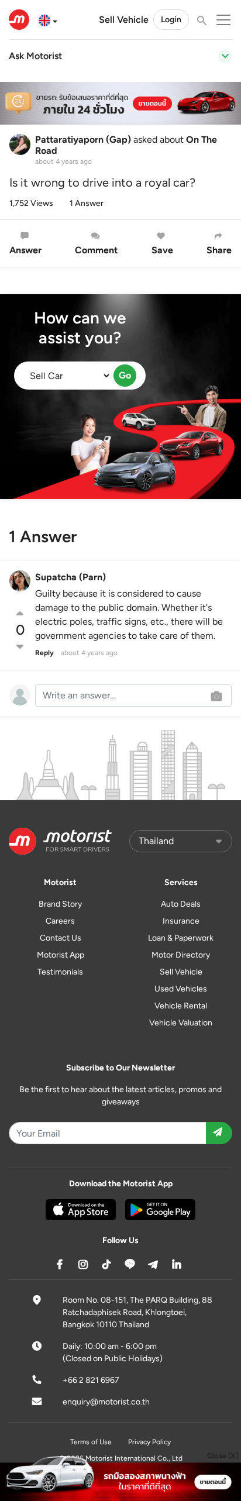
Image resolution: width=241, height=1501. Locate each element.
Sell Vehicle (124, 19)
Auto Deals (181, 904)
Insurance (181, 921)
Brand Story (60, 904)
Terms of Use (91, 1442)
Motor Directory (181, 955)
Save (162, 250)
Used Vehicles (180, 989)
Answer (25, 250)
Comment (96, 250)
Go (125, 375)
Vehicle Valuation (180, 1023)
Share (219, 250)
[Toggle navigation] (225, 56)
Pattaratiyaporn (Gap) (83, 139)
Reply (44, 653)
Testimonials (60, 972)
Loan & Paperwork (181, 938)
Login (171, 20)
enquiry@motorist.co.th (106, 1402)
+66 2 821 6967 (91, 1380)
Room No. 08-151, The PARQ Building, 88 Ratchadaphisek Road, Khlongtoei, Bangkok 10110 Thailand (137, 1312)
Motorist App (60, 955)
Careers (60, 921)
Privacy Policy (149, 1442)
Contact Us (60, 938)
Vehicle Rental (180, 1006)
